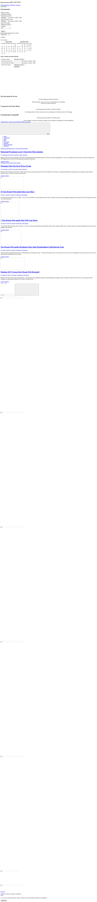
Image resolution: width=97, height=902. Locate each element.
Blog (5, 140)
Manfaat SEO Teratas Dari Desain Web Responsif (20, 272)
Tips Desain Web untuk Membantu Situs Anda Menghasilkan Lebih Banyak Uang (32, 247)
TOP (2, 895)
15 (5, 283)
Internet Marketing (8, 144)
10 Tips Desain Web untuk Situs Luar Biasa (17, 192)
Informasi (6, 143)
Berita (5, 139)
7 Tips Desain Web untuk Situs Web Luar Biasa (19, 220)
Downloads (6, 142)
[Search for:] (8, 295)
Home (5, 136)
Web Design (7, 137)
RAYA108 (3, 891)
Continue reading (5, 161)
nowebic (16, 155)
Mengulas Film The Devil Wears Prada (16, 166)
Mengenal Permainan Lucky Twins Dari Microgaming (22, 152)
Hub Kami (6, 146)
